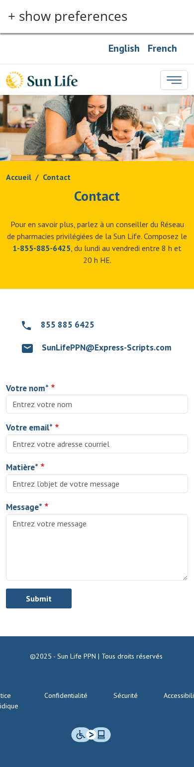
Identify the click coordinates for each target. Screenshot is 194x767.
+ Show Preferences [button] (67, 16)
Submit (39, 598)
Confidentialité (66, 695)
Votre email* (29, 427)
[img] (91, 734)
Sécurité (125, 695)
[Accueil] (42, 80)
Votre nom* (27, 388)
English (124, 48)
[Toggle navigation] (174, 80)
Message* (24, 507)
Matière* (22, 467)
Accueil (18, 177)
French (162, 48)
